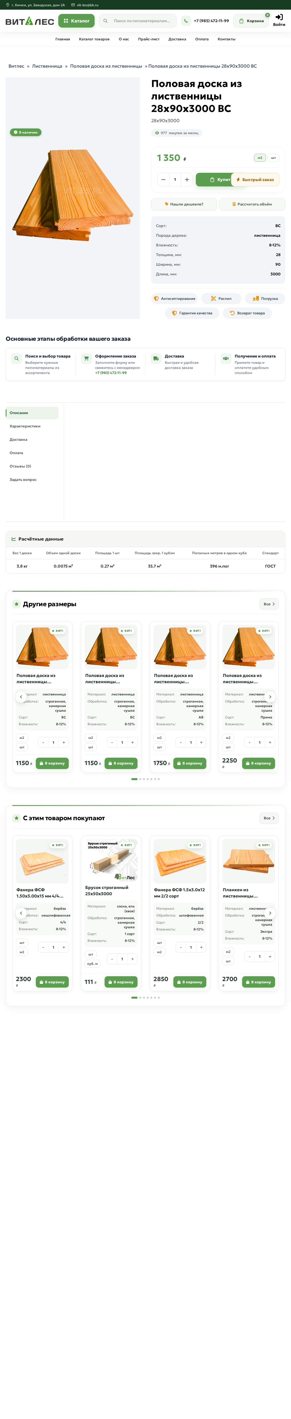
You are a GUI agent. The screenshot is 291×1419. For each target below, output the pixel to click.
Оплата (202, 39)
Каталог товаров (94, 39)
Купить (225, 179)
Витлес (16, 66)
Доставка (177, 39)
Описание (19, 412)
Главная (62, 39)
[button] (21, 697)
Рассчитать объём (255, 204)
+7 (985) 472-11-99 (111, 373)
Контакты (227, 39)
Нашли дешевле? (186, 204)
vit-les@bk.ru (87, 5)
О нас (124, 39)
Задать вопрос (23, 479)
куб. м (92, 963)
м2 (260, 157)
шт (273, 157)
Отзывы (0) (20, 466)
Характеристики (25, 426)
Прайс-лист (148, 39)
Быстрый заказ (258, 179)
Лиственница (47, 66)
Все (267, 604)
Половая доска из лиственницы (106, 66)
